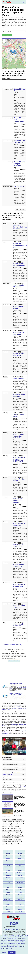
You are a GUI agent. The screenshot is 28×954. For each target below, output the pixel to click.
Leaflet (13, 68)
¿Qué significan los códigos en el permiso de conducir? (19, 797)
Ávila (20, 855)
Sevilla (8, 901)
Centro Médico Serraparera (19, 90)
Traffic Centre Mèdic (18, 415)
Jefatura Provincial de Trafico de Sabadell (16, 694)
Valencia (20, 906)
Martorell (12, 828)
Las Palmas (20, 882)
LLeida (20, 884)
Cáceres (20, 860)
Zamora (8, 911)
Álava (8, 851)
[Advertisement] (14, 84)
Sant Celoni (5, 837)
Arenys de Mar (5, 819)
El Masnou (21, 823)
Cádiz (8, 863)
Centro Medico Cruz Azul (19, 524)
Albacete (20, 851)
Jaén (8, 880)
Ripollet (20, 832)
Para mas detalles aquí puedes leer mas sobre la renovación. (14, 732)
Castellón (8, 865)
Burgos (8, 860)
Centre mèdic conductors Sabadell (18, 436)
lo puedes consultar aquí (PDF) (20, 786)
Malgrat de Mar (5, 828)
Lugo (8, 887)
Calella (4, 821)
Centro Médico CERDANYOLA (19, 141)
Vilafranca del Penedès (7, 844)
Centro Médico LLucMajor (19, 395)
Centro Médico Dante (19, 480)
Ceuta (20, 865)
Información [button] (9, 948)
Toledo (8, 906)
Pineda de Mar (5, 832)
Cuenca (8, 870)
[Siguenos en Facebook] (11, 924)
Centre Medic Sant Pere (18, 625)
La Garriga (16, 826)
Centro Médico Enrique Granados (19, 163)
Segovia (20, 899)
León (8, 884)
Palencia (20, 894)
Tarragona (8, 904)
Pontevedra (8, 897)
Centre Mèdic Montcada (18, 286)
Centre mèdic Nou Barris (18, 354)
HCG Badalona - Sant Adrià (19, 606)
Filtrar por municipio (7, 35)
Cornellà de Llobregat (7, 823)
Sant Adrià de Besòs (16, 834)
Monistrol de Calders (6, 830)
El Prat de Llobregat (6, 824)
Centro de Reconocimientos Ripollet (20, 245)
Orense (8, 894)
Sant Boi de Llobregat (18, 835)
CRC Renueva (19, 186)
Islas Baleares (20, 877)
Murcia (8, 892)
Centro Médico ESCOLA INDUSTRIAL (19, 459)
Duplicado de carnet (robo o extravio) (11, 772)
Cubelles (15, 823)
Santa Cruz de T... (8, 899)
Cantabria (20, 863)
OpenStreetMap (18, 68)
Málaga (8, 889)
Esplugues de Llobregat (17, 824)
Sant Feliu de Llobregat (7, 839)
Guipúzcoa (8, 875)
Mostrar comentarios (14, 660)
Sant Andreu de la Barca (7, 835)
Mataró (18, 828)
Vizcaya (20, 909)
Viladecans (16, 843)
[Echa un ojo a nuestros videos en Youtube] (16, 924)
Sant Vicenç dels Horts (16, 841)
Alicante (8, 853)
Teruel (20, 904)
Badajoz (8, 858)
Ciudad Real (8, 867)
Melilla (19, 889)
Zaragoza (20, 911)
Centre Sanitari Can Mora (19, 333)
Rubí (3, 834)
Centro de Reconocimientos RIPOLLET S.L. (20, 227)
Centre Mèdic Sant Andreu (18, 565)
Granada (8, 872)
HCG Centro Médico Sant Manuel (18, 500)
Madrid (20, 887)
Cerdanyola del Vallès (19, 821)
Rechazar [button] (4, 952)
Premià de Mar (13, 832)
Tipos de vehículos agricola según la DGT (19, 811)
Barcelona (19, 819)
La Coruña (20, 880)
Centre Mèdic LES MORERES (19, 264)
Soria (20, 901)
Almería (20, 853)
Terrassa (4, 843)
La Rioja (8, 882)
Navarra (20, 892)
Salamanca (19, 897)
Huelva (20, 875)
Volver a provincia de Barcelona (12, 644)
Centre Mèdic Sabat (18, 307)
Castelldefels (10, 821)
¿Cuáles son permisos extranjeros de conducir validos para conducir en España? (19, 805)
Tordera (10, 843)
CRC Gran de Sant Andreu (18, 545)
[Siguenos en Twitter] (14, 924)
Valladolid (8, 909)
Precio (18, 706)
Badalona (12, 819)
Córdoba (20, 867)
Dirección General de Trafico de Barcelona (16, 684)
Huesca (8, 877)
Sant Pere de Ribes (6, 841)
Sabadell (9, 834)
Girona (20, 870)
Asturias (8, 855)
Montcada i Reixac (16, 830)
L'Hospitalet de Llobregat (7, 826)
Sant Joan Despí (17, 839)
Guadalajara (20, 872)
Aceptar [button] (12, 952)
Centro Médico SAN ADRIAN (19, 585)
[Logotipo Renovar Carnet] (14, 917)
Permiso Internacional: (8, 774)
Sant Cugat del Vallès (13, 837)
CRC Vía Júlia (18, 378)
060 (16, 690)
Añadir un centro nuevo (20, 209)
